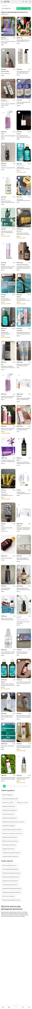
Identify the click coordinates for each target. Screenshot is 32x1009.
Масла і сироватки (7, 795)
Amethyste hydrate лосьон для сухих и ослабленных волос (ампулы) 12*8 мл (8, 461)
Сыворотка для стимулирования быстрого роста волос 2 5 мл (24, 493)
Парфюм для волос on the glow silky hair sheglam (8, 267)
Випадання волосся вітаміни (10, 881)
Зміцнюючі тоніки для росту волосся (12, 833)
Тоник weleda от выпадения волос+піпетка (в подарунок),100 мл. (24, 299)
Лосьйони (5, 5)
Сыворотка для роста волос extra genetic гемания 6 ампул (22, 652)
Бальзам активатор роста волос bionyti (23, 103)
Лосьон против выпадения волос (8, 136)
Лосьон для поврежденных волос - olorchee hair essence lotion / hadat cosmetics (7, 494)
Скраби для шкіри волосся (9, 818)
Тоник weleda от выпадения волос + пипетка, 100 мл (6, 299)
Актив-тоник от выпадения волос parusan (8, 104)
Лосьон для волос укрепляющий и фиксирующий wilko (6, 589)
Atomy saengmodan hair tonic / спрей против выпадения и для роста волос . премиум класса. (7, 716)
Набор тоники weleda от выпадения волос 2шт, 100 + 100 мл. (8, 684)
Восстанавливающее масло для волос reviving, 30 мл (23, 136)
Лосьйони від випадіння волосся (11, 852)
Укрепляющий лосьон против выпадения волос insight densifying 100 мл (23, 589)
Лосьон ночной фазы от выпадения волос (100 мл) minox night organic (24, 462)
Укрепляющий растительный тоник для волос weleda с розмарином (23, 168)
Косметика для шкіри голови (10, 798)
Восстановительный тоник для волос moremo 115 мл (24, 682)
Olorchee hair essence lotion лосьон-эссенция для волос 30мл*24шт (23, 233)
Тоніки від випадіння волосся (10, 869)
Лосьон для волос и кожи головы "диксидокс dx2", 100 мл (8, 652)
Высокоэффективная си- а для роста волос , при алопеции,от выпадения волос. (24, 40)
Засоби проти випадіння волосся (11, 873)
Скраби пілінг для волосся (9, 810)
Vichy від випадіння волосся (10, 884)
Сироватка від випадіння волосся (11, 892)
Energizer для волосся (8, 849)
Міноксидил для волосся (9, 845)
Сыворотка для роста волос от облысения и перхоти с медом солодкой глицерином (7, 232)
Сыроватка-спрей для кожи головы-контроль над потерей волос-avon (8, 367)
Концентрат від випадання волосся (11, 888)
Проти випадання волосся (9, 865)
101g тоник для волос (6, 558)
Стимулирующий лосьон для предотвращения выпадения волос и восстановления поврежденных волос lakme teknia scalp (23, 72)
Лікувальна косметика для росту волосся (13, 822)
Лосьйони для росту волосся (10, 856)
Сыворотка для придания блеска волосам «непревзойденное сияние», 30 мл (23, 778)
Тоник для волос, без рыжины (6, 528)
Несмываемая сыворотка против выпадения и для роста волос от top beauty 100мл (23, 333)
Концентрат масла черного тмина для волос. (8, 201)
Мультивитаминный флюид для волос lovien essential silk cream (24, 716)
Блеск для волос (5, 73)
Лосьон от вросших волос (8, 167)
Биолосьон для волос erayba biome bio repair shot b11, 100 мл (7, 619)
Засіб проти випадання (8, 896)
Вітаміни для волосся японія (10, 841)
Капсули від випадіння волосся (10, 877)
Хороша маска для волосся (9, 837)
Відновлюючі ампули (7, 802)
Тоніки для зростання (8, 814)
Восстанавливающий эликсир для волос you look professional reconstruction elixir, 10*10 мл (23, 558)
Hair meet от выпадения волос (7, 746)
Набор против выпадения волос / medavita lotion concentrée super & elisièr (24, 399)
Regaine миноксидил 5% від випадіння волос (23, 365)
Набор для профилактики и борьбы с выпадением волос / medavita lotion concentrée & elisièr (23, 528)
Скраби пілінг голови (22, 802)
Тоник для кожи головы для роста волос (8, 42)
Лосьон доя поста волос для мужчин (23, 622)
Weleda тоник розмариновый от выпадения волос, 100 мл (8, 333)
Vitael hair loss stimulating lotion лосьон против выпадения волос (7, 397)
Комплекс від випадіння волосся (11, 900)
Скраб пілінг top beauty (8, 825)
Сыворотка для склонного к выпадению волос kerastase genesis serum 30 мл (23, 429)
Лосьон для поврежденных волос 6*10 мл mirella (24, 199)
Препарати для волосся (8, 806)
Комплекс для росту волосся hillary (11, 829)
